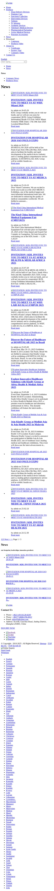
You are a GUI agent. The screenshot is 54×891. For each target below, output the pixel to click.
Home (8, 7)
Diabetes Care (16, 14)
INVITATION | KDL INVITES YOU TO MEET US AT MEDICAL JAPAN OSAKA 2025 (28, 501)
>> (12, 539)
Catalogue (15, 41)
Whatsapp (5, 652)
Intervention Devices (19, 19)
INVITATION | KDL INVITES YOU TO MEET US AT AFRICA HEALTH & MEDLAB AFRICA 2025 (28, 258)
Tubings (14, 21)
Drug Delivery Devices (20, 12)
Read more (15, 126)
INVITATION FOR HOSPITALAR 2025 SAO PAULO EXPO (29, 460)
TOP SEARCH (14, 646)
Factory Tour (16, 50)
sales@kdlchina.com (20, 619)
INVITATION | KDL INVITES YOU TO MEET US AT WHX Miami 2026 (27, 103)
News (8, 37)
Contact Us (10, 55)
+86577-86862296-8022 (22, 617)
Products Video (17, 44)
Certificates (15, 48)
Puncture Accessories (19, 34)
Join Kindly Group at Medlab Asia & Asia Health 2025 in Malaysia (29, 423)
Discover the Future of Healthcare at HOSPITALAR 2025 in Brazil (28, 341)
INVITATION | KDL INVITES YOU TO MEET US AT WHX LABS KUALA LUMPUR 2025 (27, 302)
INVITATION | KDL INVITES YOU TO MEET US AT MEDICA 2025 (29, 177)
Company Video (17, 53)
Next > (7, 539)
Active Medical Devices (20, 32)
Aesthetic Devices (18, 25)
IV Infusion (15, 23)
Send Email (5, 650)
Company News (12, 78)
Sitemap (43, 643)
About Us (10, 46)
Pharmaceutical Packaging (21, 30)
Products (9, 10)
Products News (12, 81)
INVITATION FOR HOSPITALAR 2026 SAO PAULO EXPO (29, 139)
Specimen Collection (19, 16)
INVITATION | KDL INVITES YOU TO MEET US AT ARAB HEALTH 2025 (27, 525)
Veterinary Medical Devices (22, 28)
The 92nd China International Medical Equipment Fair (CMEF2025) (26, 217)
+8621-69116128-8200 (21, 615)
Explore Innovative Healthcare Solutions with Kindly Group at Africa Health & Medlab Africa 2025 (27, 383)
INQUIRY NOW (8, 628)
